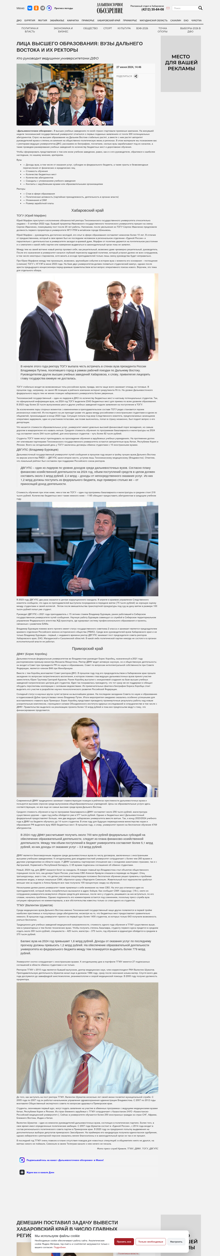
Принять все (124, 1241)
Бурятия (29, 20)
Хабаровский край (108, 20)
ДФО (19, 20)
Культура (124, 28)
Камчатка (73, 20)
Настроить (176, 1241)
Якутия (42, 20)
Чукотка (196, 20)
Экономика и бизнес (63, 30)
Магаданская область (153, 20)
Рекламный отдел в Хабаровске (147, 5)
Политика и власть (29, 30)
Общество (90, 28)
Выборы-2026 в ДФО (190, 30)
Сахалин (175, 20)
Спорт (107, 28)
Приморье (88, 20)
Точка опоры (162, 30)
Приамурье (130, 20)
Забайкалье (57, 20)
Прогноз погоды (63, 8)
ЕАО (186, 20)
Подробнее (60, 1247)
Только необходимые (150, 1241)
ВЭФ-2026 (142, 28)
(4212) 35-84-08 (153, 9)
